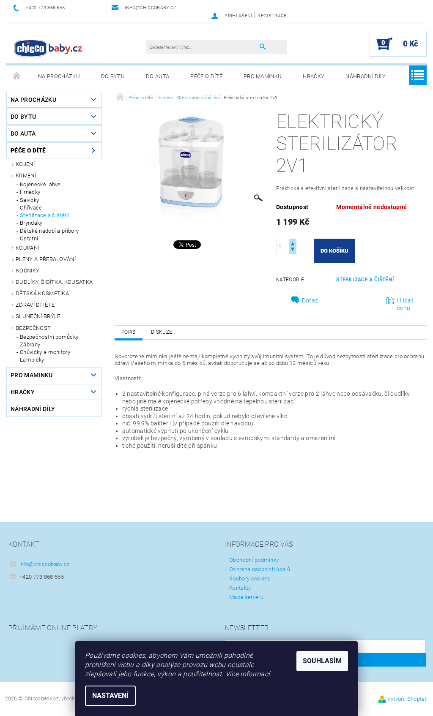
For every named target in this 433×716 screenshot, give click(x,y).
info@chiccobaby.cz (44, 564)
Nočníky (27, 270)
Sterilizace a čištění (44, 215)
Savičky (29, 200)
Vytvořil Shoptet (407, 699)
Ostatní (29, 238)
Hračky (313, 76)
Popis (128, 332)
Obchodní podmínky (254, 560)
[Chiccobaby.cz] (49, 48)
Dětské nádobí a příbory (49, 231)
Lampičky (32, 360)
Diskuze (161, 332)
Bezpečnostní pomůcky (49, 337)
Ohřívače (31, 207)
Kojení (25, 164)
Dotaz (310, 300)
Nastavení (110, 695)
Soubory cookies (250, 578)
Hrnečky (30, 192)
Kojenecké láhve (40, 184)
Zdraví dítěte (35, 305)
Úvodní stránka (16, 76)
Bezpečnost (33, 328)
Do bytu (113, 76)
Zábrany (30, 344)
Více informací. (248, 674)
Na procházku (59, 76)
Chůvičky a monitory (45, 352)
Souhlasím (322, 661)
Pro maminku (263, 76)
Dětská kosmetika (42, 293)
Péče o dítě (206, 76)
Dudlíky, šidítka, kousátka (54, 282)
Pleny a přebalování (46, 259)
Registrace (272, 16)
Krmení (26, 175)
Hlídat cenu (405, 304)
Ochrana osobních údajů (259, 569)
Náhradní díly (365, 76)
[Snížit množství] (292, 250)
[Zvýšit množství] (292, 243)
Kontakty (240, 588)
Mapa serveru (246, 597)
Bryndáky (31, 223)
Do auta (157, 76)
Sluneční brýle (38, 316)
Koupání (27, 248)
